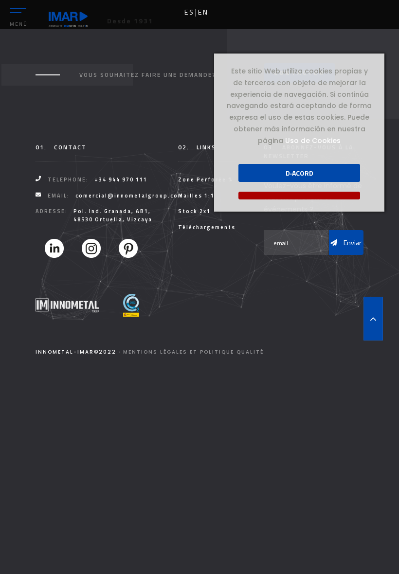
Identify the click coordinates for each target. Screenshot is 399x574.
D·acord (299, 173)
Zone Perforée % (205, 179)
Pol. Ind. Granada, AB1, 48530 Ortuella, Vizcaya (112, 215)
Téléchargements (207, 227)
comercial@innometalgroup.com (129, 195)
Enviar (352, 242)
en (203, 12)
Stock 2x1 (194, 211)
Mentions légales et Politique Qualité (193, 352)
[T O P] (373, 319)
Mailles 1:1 (196, 195)
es (189, 12)
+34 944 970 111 (120, 179)
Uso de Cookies (313, 140)
